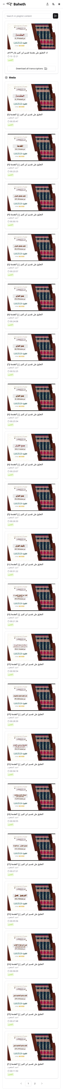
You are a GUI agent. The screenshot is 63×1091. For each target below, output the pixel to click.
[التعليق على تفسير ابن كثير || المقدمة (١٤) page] (31, 747)
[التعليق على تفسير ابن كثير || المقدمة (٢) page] (31, 147)
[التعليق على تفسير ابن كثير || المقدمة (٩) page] (31, 497)
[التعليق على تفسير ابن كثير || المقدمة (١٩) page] (31, 997)
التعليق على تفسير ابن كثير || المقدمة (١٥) (25, 814)
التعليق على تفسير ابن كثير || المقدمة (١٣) (25, 714)
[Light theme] (59, 4)
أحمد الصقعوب (12, 117)
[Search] (55, 16)
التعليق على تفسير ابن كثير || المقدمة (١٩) (25, 1014)
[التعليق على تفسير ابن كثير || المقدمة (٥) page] (31, 297)
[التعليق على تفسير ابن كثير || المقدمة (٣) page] (31, 197)
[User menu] (47, 4)
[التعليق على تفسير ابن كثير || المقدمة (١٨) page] (31, 947)
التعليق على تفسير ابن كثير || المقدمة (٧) (25, 414)
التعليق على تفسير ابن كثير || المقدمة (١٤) (25, 764)
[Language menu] (53, 4)
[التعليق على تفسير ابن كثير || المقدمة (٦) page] (31, 347)
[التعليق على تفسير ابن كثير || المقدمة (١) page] (31, 97)
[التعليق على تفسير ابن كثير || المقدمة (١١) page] (31, 597)
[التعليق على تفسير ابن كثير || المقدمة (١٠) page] (31, 547)
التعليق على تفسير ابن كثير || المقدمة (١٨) (25, 964)
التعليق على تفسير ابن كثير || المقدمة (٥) (25, 314)
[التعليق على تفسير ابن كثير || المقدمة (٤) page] (31, 247)
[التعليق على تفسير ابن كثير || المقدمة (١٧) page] (31, 897)
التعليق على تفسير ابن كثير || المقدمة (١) (24, 114)
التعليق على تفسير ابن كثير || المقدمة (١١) (25, 614)
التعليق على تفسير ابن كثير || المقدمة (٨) (25, 464)
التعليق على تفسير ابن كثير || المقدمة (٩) (25, 514)
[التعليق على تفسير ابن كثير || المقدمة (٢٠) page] (31, 1047)
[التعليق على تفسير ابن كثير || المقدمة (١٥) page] (31, 797)
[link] (21, 1083)
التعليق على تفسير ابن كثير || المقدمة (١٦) (25, 864)
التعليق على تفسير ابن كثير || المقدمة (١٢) (25, 664)
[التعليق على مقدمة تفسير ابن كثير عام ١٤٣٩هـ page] (47, 53)
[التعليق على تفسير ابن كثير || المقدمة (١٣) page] (31, 697)
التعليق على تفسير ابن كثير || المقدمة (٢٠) (25, 1064)
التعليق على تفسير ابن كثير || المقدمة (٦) (25, 364)
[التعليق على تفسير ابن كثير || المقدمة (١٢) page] (31, 647)
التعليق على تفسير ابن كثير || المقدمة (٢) (25, 164)
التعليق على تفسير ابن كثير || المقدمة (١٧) (25, 914)
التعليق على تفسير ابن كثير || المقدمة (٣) (25, 215)
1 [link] (28, 1083)
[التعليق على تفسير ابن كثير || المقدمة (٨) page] (31, 447)
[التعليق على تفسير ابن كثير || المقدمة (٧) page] (31, 397)
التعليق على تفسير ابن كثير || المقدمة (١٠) (25, 564)
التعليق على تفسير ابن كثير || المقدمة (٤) (25, 264)
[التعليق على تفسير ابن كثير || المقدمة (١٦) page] (31, 847)
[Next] (41, 1083)
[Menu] (3, 4)
